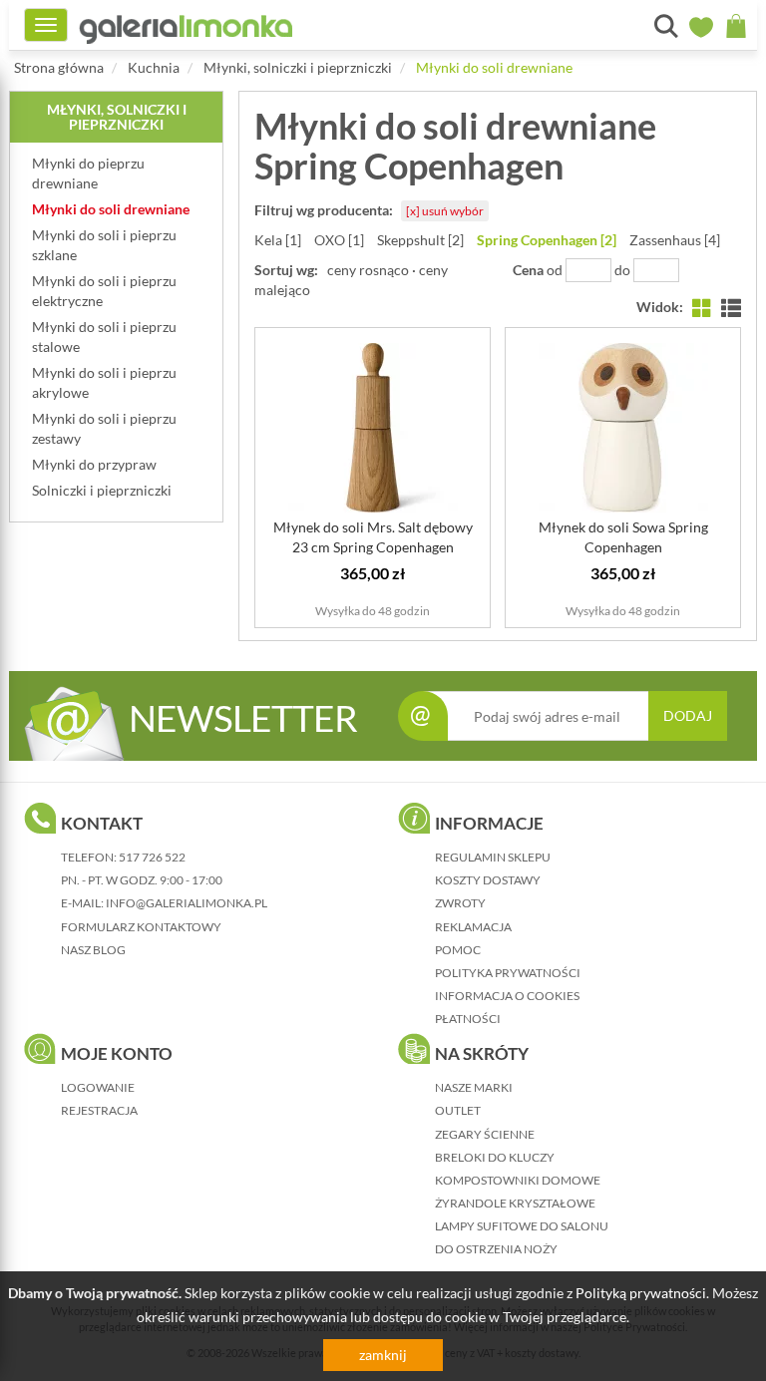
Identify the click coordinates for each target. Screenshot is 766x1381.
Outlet (458, 1110)
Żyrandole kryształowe (515, 1203)
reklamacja (473, 926)
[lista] (731, 306)
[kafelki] (702, 306)
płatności (468, 1018)
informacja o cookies (507, 995)
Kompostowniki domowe (517, 1180)
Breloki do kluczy (495, 1157)
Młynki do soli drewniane (494, 67)
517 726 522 (152, 857)
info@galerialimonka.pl (186, 902)
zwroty (460, 902)
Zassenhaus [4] (674, 239)
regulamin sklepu (493, 857)
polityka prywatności (507, 972)
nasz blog (93, 949)
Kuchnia (154, 67)
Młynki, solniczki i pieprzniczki (297, 67)
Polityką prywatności (640, 1292)
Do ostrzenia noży (496, 1248)
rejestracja (99, 1110)
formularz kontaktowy (141, 926)
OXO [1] (339, 239)
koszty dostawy (488, 879)
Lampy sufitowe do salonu (521, 1225)
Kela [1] (277, 239)
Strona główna (59, 67)
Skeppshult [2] (420, 239)
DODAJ (687, 715)
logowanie (98, 1087)
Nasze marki (474, 1087)
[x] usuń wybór (445, 210)
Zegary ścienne (485, 1134)
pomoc (458, 949)
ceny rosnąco (368, 269)
